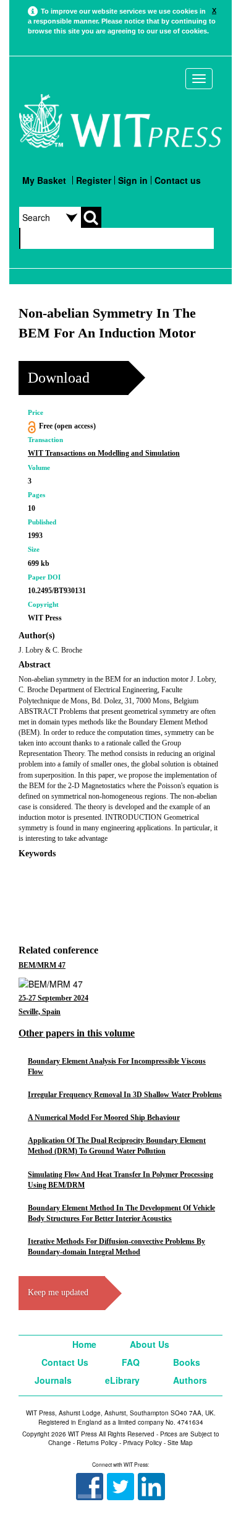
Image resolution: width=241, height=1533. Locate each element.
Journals (53, 1380)
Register (93, 180)
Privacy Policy (142, 1442)
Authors (190, 1380)
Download (59, 378)
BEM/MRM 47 (42, 965)
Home (84, 1344)
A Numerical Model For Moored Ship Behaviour (104, 1117)
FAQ (131, 1362)
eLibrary (122, 1380)
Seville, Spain (40, 1011)
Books (186, 1362)
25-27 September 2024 (53, 998)
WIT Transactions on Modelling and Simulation (104, 453)
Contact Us (64, 1362)
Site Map (180, 1442)
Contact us (177, 180)
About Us (149, 1344)
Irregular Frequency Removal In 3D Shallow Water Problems (125, 1094)
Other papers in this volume (77, 1033)
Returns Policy (97, 1442)
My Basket (44, 180)
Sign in (133, 180)
